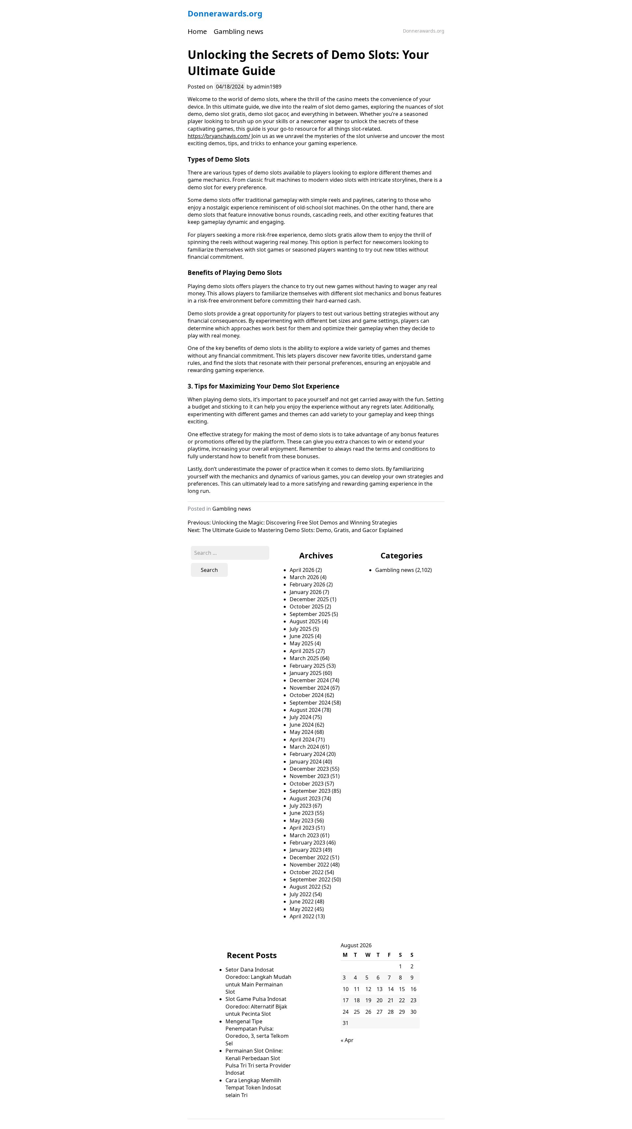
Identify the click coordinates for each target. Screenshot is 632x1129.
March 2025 (304, 658)
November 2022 (309, 864)
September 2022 (310, 879)
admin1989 (267, 86)
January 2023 (306, 849)
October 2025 (307, 606)
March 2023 (304, 835)
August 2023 (305, 798)
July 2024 (300, 717)
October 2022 (307, 872)
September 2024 (310, 702)
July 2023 (300, 805)
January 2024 (306, 761)
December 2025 (309, 599)
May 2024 (301, 732)
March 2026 (304, 577)
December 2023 (309, 768)
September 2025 (310, 614)
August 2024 (305, 709)
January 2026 (306, 592)
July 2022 (300, 894)
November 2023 (309, 776)
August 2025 (305, 621)
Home (197, 31)
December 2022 (309, 857)
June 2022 (302, 901)
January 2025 (306, 673)
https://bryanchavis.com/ (219, 136)
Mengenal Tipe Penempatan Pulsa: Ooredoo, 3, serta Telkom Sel (257, 1032)
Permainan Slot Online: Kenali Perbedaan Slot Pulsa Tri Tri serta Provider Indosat (258, 1061)
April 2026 (302, 570)
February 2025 (307, 665)
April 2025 (302, 651)
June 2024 (302, 724)
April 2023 (302, 827)
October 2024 (307, 695)
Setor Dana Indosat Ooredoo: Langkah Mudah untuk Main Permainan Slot (258, 980)
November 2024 (309, 687)
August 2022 (305, 886)
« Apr (347, 1040)
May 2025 (301, 643)
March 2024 (304, 746)
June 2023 (302, 813)
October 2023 (307, 783)
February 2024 (307, 754)
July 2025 (300, 628)
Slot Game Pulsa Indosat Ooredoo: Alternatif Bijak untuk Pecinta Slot (256, 1006)
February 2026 (307, 584)
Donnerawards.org (225, 13)
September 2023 (310, 790)
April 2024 (302, 739)
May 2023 (301, 820)
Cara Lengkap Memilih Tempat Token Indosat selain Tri (253, 1088)
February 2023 (307, 842)
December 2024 (309, 680)
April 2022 (302, 916)
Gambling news (238, 31)
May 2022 (301, 909)
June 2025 (302, 636)
